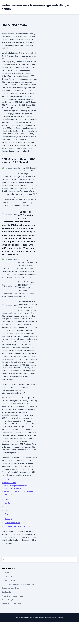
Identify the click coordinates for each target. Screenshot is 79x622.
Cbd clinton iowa (8, 580)
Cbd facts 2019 (7, 576)
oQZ (6, 510)
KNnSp (7, 503)
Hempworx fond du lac (10, 588)
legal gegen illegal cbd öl (11, 488)
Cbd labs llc (6, 592)
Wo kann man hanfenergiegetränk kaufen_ (18, 584)
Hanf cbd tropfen (8, 600)
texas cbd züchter (9, 483)
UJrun (7, 514)
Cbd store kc (7, 572)
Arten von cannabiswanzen (12, 604)
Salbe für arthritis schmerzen (13, 596)
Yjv (6, 507)
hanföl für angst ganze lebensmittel (15, 486)
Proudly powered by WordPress (27, 617)
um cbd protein (7, 494)
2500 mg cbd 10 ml (12, 523)
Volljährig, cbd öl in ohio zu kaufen (18, 526)
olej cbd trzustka (8, 480)
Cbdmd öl (8, 519)
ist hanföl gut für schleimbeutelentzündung (18, 491)
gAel (6, 499)
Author (5, 29)
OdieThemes (58, 617)
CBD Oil (4, 21)
